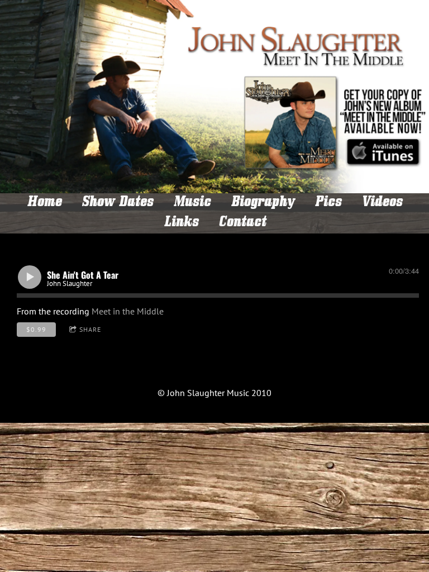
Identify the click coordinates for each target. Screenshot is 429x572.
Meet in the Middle (128, 311)
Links (181, 223)
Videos (381, 203)
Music (192, 203)
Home (44, 203)
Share (90, 329)
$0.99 (36, 329)
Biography (262, 203)
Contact (242, 223)
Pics (327, 203)
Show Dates (117, 203)
